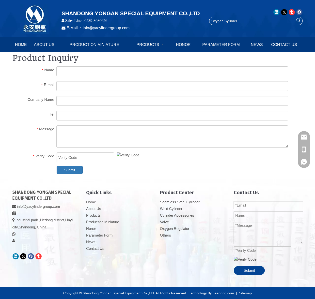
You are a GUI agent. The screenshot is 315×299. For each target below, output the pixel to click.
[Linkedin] (276, 12)
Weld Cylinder (171, 209)
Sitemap (245, 293)
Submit (69, 170)
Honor (91, 228)
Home (91, 202)
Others (165, 235)
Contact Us (95, 248)
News (90, 242)
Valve (164, 222)
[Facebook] (299, 12)
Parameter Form (99, 235)
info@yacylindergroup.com (106, 28)
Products (93, 215)
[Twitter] (284, 12)
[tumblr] (292, 12)
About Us (93, 209)
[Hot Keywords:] (298, 21)
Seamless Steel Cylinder (180, 202)
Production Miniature (102, 222)
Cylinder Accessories (177, 215)
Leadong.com (223, 293)
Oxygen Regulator (174, 228)
